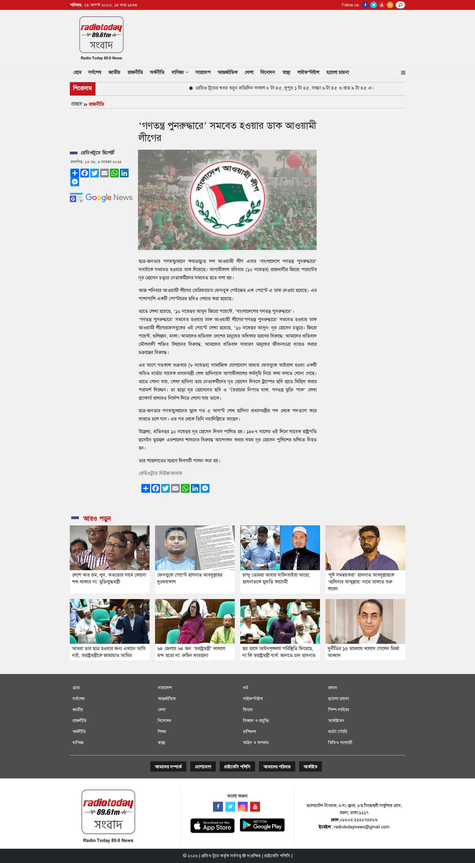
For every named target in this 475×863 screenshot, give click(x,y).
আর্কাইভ (310, 767)
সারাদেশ (203, 72)
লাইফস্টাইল (308, 72)
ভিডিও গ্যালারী (340, 742)
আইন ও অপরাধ (256, 742)
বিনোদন (267, 72)
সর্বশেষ (94, 72)
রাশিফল (249, 731)
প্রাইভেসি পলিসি (237, 767)
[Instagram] (243, 807)
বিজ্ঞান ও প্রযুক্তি (256, 720)
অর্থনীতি (157, 72)
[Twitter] (230, 807)
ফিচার (248, 709)
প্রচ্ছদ (76, 103)
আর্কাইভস (336, 720)
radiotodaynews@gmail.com (362, 827)
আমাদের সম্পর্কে (168, 767)
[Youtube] (255, 807)
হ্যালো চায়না (337, 72)
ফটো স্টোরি (337, 731)
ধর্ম (245, 688)
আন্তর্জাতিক (228, 72)
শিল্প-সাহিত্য (338, 709)
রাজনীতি (135, 72)
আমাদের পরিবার (277, 767)
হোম (79, 72)
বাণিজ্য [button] (178, 72)
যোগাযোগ (203, 767)
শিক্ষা (162, 731)
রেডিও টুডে (210, 856)
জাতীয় (114, 72)
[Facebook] (218, 807)
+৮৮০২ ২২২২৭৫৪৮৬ (358, 820)
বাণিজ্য (78, 742)
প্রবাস (332, 688)
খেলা (249, 72)
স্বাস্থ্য (286, 72)
